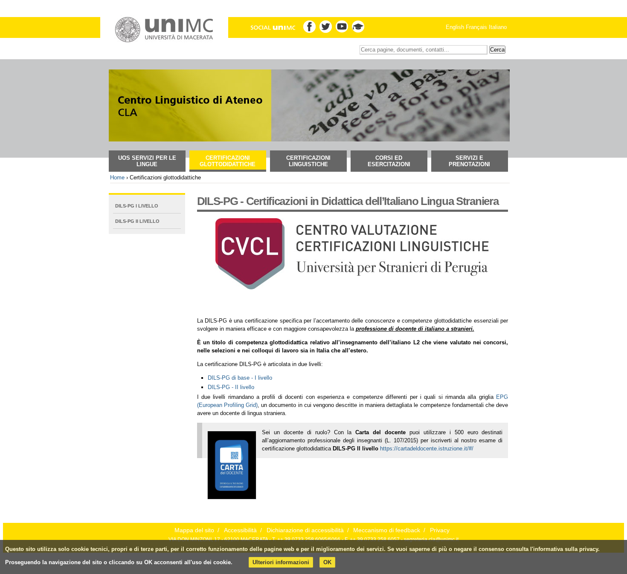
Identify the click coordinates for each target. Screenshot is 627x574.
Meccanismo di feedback (386, 530)
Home (117, 177)
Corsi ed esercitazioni (389, 161)
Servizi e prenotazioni (469, 161)
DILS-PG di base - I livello (240, 378)
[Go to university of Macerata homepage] (164, 29)
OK (327, 562)
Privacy (440, 530)
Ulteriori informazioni (281, 562)
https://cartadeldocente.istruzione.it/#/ (426, 448)
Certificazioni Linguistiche (308, 161)
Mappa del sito (194, 530)
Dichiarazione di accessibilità (305, 530)
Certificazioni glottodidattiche (227, 161)
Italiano (498, 27)
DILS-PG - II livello (231, 387)
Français (476, 27)
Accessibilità (240, 530)
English (455, 27)
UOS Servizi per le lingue (147, 161)
